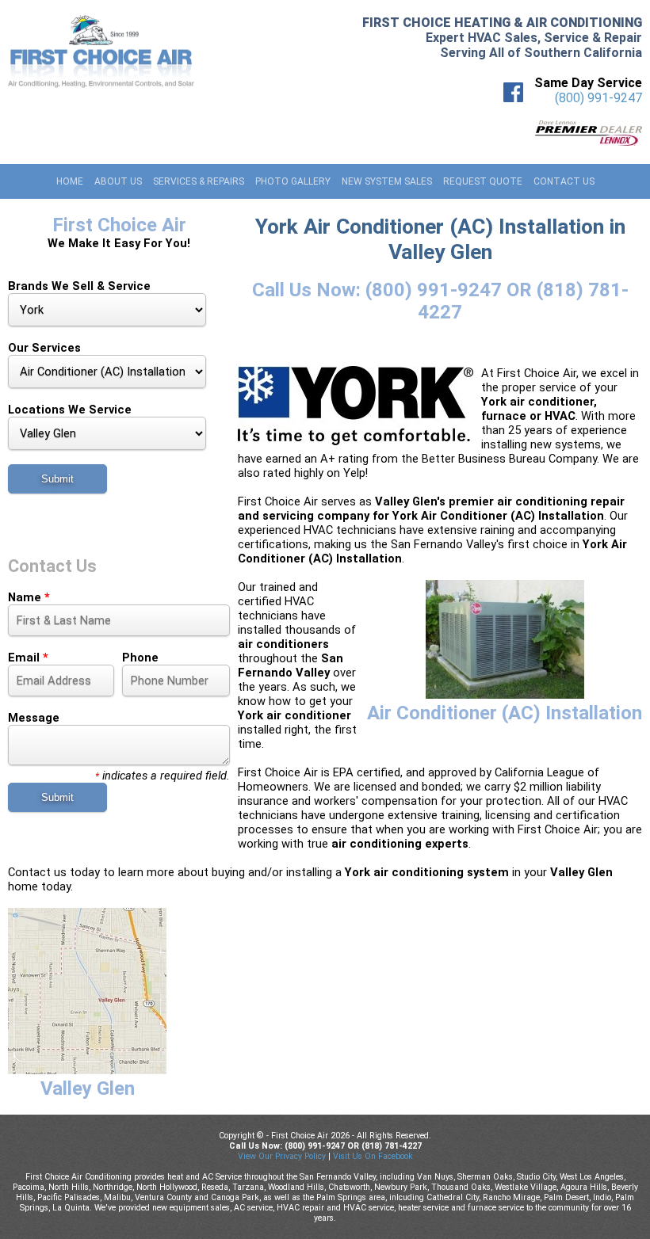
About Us (118, 181)
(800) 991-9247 (598, 97)
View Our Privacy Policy (282, 1156)
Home (69, 181)
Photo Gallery (293, 181)
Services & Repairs (198, 181)
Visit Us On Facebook (373, 1156)
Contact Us (564, 181)
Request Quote (482, 181)
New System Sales (387, 181)
